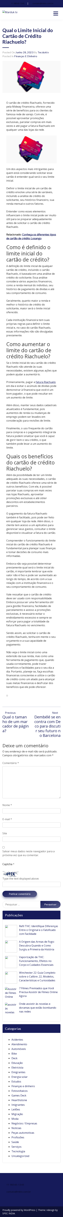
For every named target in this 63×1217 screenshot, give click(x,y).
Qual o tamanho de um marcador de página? (15, 723)
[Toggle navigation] (56, 13)
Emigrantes (18, 1072)
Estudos (16, 1081)
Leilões (15, 1109)
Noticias (16, 1128)
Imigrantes (18, 1105)
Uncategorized (20, 1156)
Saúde (15, 1142)
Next (55, 713)
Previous (10, 713)
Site (4, 833)
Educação (17, 1063)
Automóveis (18, 1049)
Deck (14, 1058)
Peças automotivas (22, 1132)
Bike (14, 1053)
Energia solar (19, 1077)
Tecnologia (18, 1151)
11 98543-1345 (18, 3)
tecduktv (43, 52)
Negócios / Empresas (24, 1123)
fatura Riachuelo (46, 382)
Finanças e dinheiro (25, 56)
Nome (7, 805)
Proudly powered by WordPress (19, 1210)
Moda (14, 1119)
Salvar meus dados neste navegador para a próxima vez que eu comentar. (28, 853)
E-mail (7, 819)
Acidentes (17, 1039)
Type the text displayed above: (20, 878)
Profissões (17, 1137)
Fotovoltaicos (19, 1091)
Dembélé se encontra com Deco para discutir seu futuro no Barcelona (47, 726)
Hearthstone (19, 1100)
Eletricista (17, 1067)
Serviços (16, 1146)
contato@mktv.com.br (43, 3)
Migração (17, 1114)
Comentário (10, 763)
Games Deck (18, 1095)
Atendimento (19, 1044)
